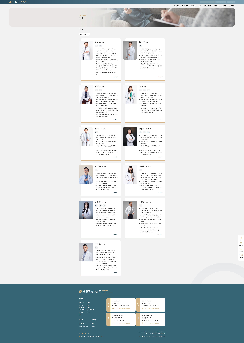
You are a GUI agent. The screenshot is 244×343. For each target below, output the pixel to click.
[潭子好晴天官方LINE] (113, 308)
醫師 (93, 323)
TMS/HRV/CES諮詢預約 (124, 308)
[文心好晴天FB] (116, 323)
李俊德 (142, 202)
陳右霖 (98, 128)
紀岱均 (142, 166)
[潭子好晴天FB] (116, 308)
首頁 (80, 29)
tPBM (88, 312)
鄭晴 (141, 86)
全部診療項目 (82, 307)
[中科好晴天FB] (145, 308)
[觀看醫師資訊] (86, 50)
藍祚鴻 (98, 42)
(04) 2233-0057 (147, 318)
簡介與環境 (81, 323)
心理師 (93, 326)
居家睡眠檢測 (90, 310)
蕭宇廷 (142, 42)
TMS (200, 6)
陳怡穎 (142, 128)
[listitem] (79, 334)
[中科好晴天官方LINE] (142, 308)
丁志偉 (98, 244)
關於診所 (176, 6)
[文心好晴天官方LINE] (113, 323)
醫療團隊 (216, 6)
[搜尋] (214, 2)
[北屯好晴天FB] (145, 323)
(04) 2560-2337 (147, 303)
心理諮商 (193, 6)
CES (88, 305)
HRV (88, 307)
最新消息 (224, 6)
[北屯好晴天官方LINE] (142, 323)
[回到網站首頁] (18, 2)
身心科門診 (185, 6)
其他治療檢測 (207, 6)
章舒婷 (98, 202)
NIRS (88, 303)
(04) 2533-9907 (118, 303)
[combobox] (206, 2)
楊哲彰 (98, 86)
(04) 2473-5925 (118, 318)
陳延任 (98, 166)
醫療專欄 (231, 6)
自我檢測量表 (82, 310)
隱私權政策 (163, 336)
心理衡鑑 (81, 312)
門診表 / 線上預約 (83, 326)
